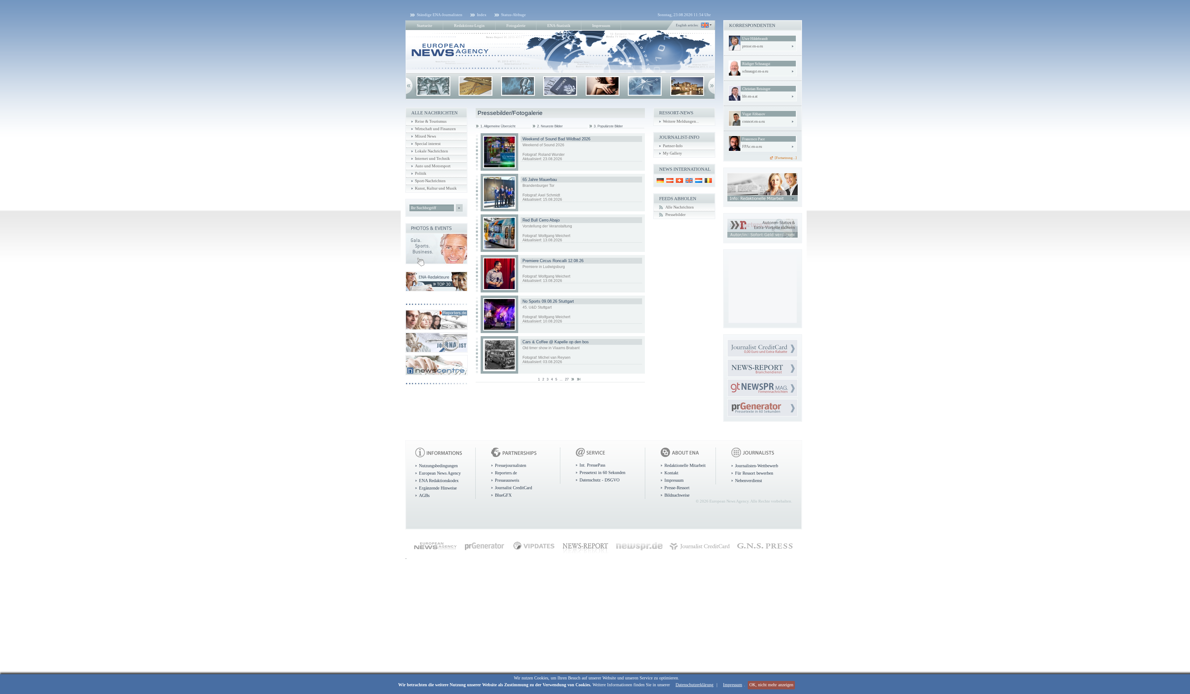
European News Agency (440, 473)
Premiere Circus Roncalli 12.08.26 (553, 260)
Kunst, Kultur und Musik (436, 188)
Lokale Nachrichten (431, 151)
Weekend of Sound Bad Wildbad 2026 (556, 139)
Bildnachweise (677, 495)
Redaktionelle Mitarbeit (685, 465)
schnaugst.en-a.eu (755, 71)
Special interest (428, 144)
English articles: (687, 25)
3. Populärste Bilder (608, 126)
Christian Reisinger (756, 89)
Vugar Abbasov (753, 114)
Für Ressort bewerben (754, 473)
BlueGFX (503, 495)
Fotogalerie (516, 25)
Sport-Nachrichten (430, 181)
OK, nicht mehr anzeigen (771, 685)
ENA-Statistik (559, 25)
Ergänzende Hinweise (438, 487)
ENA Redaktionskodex (439, 480)
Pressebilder (675, 215)
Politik (420, 173)
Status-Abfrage (513, 14)
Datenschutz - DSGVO (599, 479)
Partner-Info (673, 146)
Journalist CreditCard (513, 487)
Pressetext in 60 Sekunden (602, 472)
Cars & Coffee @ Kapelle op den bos (555, 342)
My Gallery (672, 153)
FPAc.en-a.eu (752, 146)
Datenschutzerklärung (694, 685)
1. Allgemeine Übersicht (497, 126)
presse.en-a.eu (752, 46)
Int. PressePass (592, 465)
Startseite (424, 25)
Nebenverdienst (748, 480)
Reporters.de (506, 472)
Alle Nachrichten (679, 207)
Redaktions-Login (469, 25)
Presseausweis (507, 480)
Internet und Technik (432, 158)
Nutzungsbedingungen (438, 465)
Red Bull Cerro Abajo (541, 220)
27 (567, 379)
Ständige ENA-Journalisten (439, 14)
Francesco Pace (753, 139)
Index (482, 14)
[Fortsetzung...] (786, 158)
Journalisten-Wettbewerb (756, 465)
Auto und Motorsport (433, 166)
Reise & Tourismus (431, 121)
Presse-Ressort (677, 487)
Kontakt (671, 472)
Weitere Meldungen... (681, 121)
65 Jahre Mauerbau (539, 179)
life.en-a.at (749, 96)
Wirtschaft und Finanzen (435, 129)
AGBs (424, 495)
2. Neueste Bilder (550, 126)
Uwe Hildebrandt (755, 39)
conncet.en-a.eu (753, 121)
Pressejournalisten (510, 465)
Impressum (732, 685)
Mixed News (425, 136)
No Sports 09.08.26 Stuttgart (548, 301)
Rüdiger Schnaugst (756, 64)
